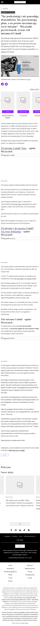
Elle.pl (10, 565)
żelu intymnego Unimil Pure (20, 204)
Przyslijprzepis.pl (29, 575)
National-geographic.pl (10, 571)
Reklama (14, 536)
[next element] (38, 105)
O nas (20, 536)
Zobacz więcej (34, 89)
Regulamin (7, 536)
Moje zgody (20, 540)
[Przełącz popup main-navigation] (2, 2)
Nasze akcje (9, 497)
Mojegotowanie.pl (30, 568)
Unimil (5, 455)
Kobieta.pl (30, 565)
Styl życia (5, 8)
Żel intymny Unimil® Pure (14, 148)
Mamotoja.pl (10, 568)
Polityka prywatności (29, 536)
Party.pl (30, 571)
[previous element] (1, 105)
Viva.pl (10, 578)
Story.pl (10, 581)
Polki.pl (10, 575)
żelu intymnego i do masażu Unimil (25, 279)
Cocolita (29, 578)
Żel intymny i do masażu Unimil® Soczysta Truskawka (17, 230)
